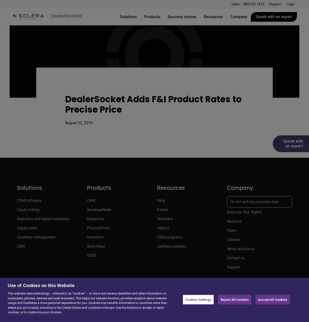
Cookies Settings (198, 299)
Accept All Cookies (272, 299)
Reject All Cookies (235, 299)
